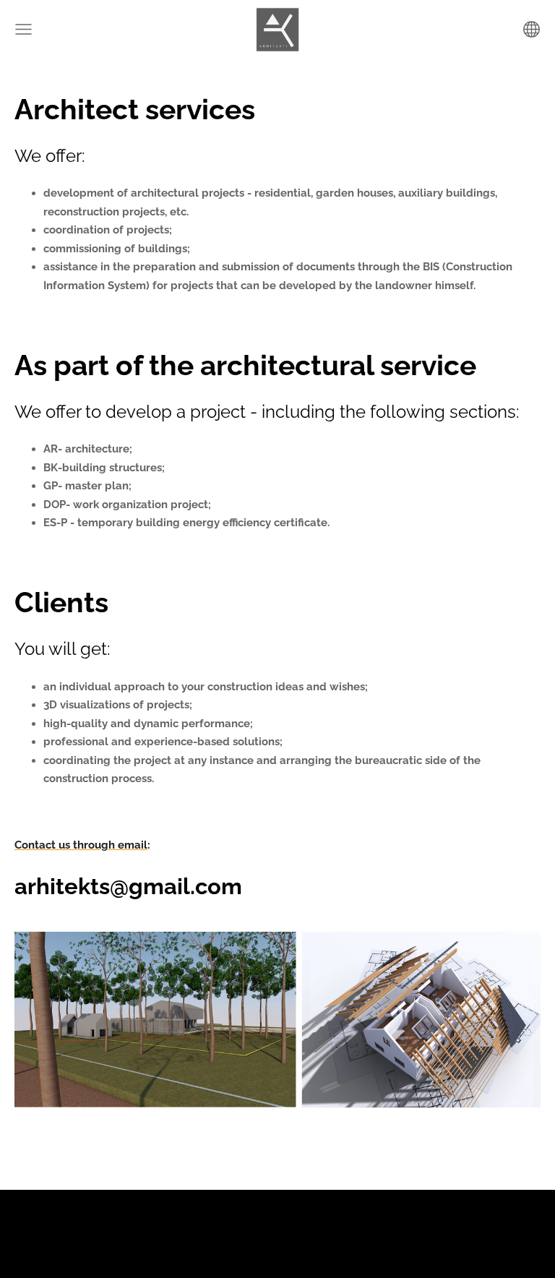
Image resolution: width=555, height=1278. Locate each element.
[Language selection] (531, 29)
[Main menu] (23, 29)
